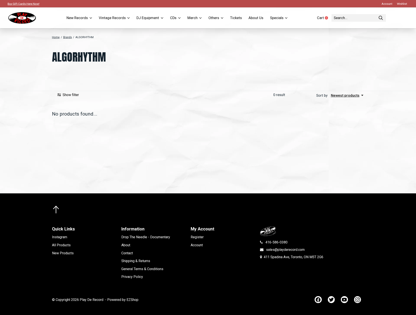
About (125, 245)
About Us (256, 18)
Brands (67, 37)
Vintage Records (112, 18)
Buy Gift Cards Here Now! (23, 3)
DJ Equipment (147, 18)
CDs (173, 18)
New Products (63, 253)
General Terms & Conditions (142, 269)
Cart (324, 18)
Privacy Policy (132, 277)
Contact (127, 253)
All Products (61, 245)
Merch (192, 18)
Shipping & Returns (135, 261)
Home (56, 37)
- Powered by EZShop (121, 300)
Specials (276, 18)
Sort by (322, 95)
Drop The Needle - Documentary (145, 237)
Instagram (59, 237)
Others (213, 18)
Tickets (236, 18)
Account (197, 245)
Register (197, 237)
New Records (77, 18)
